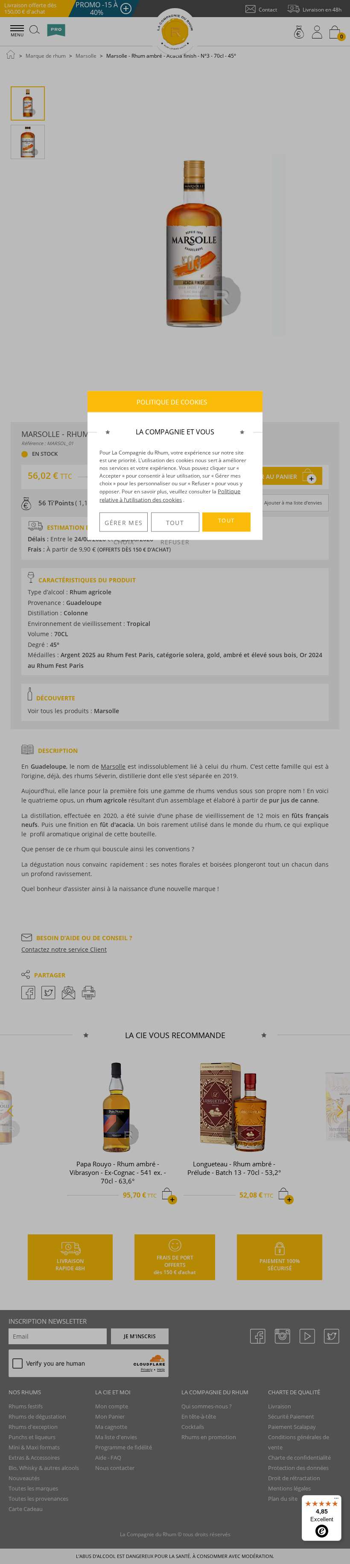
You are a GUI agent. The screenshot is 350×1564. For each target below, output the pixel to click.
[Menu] (336, 1500)
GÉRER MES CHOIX (124, 525)
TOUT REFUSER (175, 525)
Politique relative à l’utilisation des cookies (169, 495)
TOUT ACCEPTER (226, 524)
